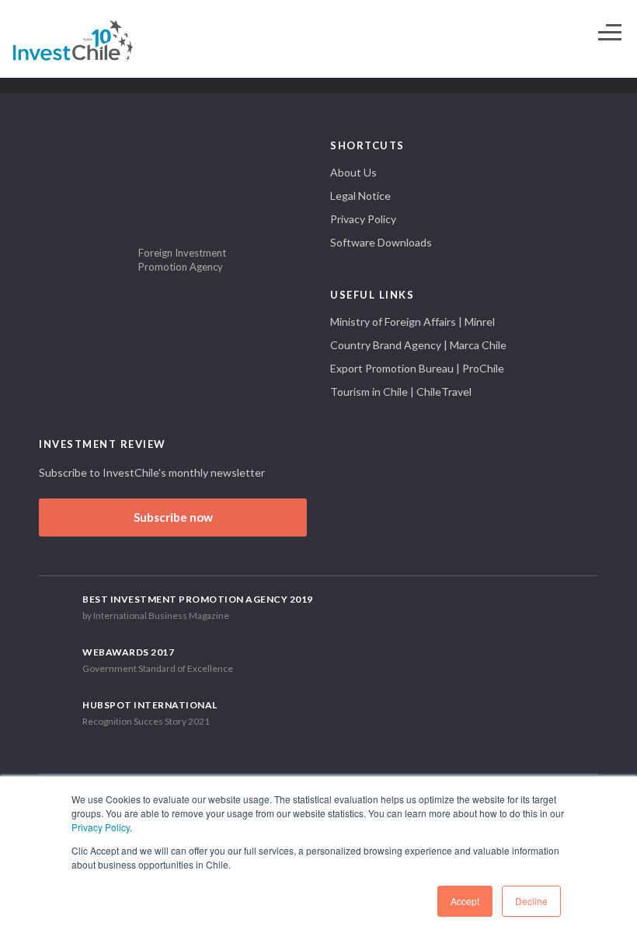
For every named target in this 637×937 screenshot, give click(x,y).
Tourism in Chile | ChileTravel (401, 391)
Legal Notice (360, 195)
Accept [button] (465, 900)
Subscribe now (173, 517)
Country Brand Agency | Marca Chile (418, 344)
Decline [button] (531, 900)
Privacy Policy (100, 827)
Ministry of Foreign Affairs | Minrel (412, 321)
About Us (353, 172)
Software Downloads (381, 242)
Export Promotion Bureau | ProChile (417, 368)
